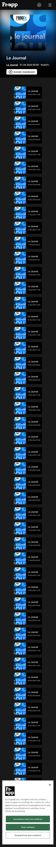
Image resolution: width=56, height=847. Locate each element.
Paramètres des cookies (28, 835)
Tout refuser (28, 827)
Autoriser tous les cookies (27, 819)
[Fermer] (50, 784)
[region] (28, 812)
